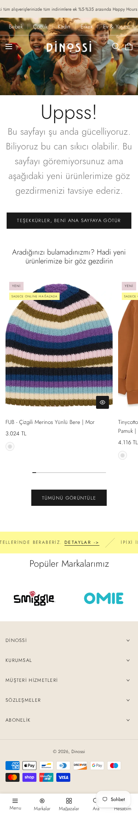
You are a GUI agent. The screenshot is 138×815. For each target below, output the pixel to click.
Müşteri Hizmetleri (32, 680)
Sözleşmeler (23, 700)
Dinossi (16, 640)
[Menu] (9, 46)
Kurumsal (19, 660)
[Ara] (116, 46)
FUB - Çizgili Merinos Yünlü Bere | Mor (50, 422)
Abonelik (18, 720)
